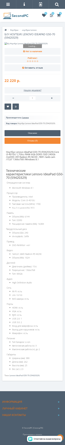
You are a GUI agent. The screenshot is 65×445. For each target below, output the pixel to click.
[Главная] (6, 30)
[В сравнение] (16, 107)
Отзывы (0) (32, 141)
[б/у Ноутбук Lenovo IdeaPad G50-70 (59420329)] (32, 43)
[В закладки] (8, 107)
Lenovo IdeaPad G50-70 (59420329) (25, 375)
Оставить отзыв (34, 67)
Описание (32, 133)
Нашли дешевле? (32, 90)
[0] (44, 16)
